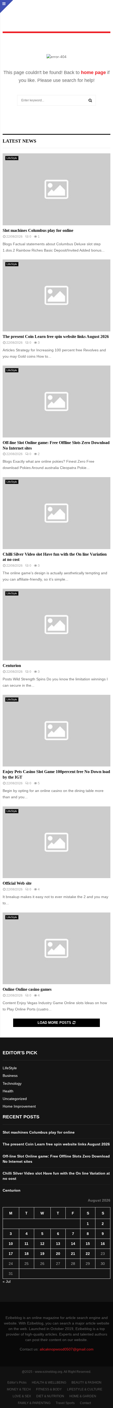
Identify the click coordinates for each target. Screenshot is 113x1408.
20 (58, 1253)
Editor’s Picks (17, 1382)
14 (73, 1244)
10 (11, 1244)
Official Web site (17, 883)
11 (26, 1244)
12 (42, 1244)
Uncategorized (15, 1099)
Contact (85, 1403)
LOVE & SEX (22, 1396)
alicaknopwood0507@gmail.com (67, 1349)
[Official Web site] (56, 842)
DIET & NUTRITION (50, 1396)
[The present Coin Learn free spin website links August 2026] (56, 295)
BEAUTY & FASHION (86, 1382)
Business (10, 1075)
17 (11, 1253)
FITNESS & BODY (49, 1389)
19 (42, 1253)
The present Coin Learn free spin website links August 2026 (56, 336)
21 (73, 1253)
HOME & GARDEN (82, 1396)
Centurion (12, 665)
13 (58, 1244)
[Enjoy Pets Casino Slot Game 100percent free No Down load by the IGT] (56, 730)
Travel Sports (65, 1403)
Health (8, 1091)
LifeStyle (12, 158)
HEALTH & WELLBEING (49, 1382)
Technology (12, 1083)
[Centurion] (56, 624)
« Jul (7, 1281)
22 (88, 1253)
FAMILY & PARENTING (34, 1403)
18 (26, 1253)
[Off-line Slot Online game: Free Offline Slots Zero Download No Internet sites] (56, 401)
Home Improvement (19, 1106)
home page (93, 72)
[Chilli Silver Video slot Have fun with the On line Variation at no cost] (56, 513)
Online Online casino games (27, 989)
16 (103, 1244)
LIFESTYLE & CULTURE (84, 1389)
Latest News (19, 141)
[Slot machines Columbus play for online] (56, 189)
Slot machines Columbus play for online (38, 230)
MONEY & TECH (19, 1389)
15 (88, 1244)
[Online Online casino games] (56, 948)
